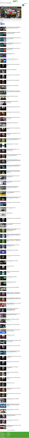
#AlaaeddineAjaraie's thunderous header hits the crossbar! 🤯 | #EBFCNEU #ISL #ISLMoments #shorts (14, 235)
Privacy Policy (8, 434)
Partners (8, 436)
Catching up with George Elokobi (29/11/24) (13, 287)
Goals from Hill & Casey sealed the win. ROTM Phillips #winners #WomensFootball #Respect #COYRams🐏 (13, 171)
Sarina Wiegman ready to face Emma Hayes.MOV (14, 218)
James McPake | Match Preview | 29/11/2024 (13, 398)
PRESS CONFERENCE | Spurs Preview (12, 260)
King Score (8, 432)
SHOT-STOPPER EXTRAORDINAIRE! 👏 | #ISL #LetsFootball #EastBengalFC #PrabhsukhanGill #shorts (13, 161)
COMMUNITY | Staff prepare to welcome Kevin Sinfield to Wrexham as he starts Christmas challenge (13, 405)
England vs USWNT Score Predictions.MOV (13, 80)
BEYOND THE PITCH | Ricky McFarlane (12, 122)
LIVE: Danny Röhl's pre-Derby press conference (13, 202)
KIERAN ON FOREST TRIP (10, 53)
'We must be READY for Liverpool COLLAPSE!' (13, 345)
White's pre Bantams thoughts (11, 207)
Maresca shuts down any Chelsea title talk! (13, 361)
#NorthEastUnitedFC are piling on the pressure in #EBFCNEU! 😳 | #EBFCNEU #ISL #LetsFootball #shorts (14, 230)
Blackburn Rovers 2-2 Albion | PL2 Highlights (13, 324)
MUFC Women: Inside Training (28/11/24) (12, 85)
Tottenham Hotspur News (3, 434)
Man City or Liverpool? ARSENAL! (11, 69)
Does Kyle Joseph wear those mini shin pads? (13, 255)
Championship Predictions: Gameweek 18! (13, 409)
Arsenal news (2, 432)
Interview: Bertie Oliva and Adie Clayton (12, 96)
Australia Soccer (2, 436)
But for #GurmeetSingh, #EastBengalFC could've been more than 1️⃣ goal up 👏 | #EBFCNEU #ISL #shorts (14, 240)
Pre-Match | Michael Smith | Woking (12, 276)
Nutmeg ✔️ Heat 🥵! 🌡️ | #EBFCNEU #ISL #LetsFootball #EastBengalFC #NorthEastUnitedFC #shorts (13, 309)
